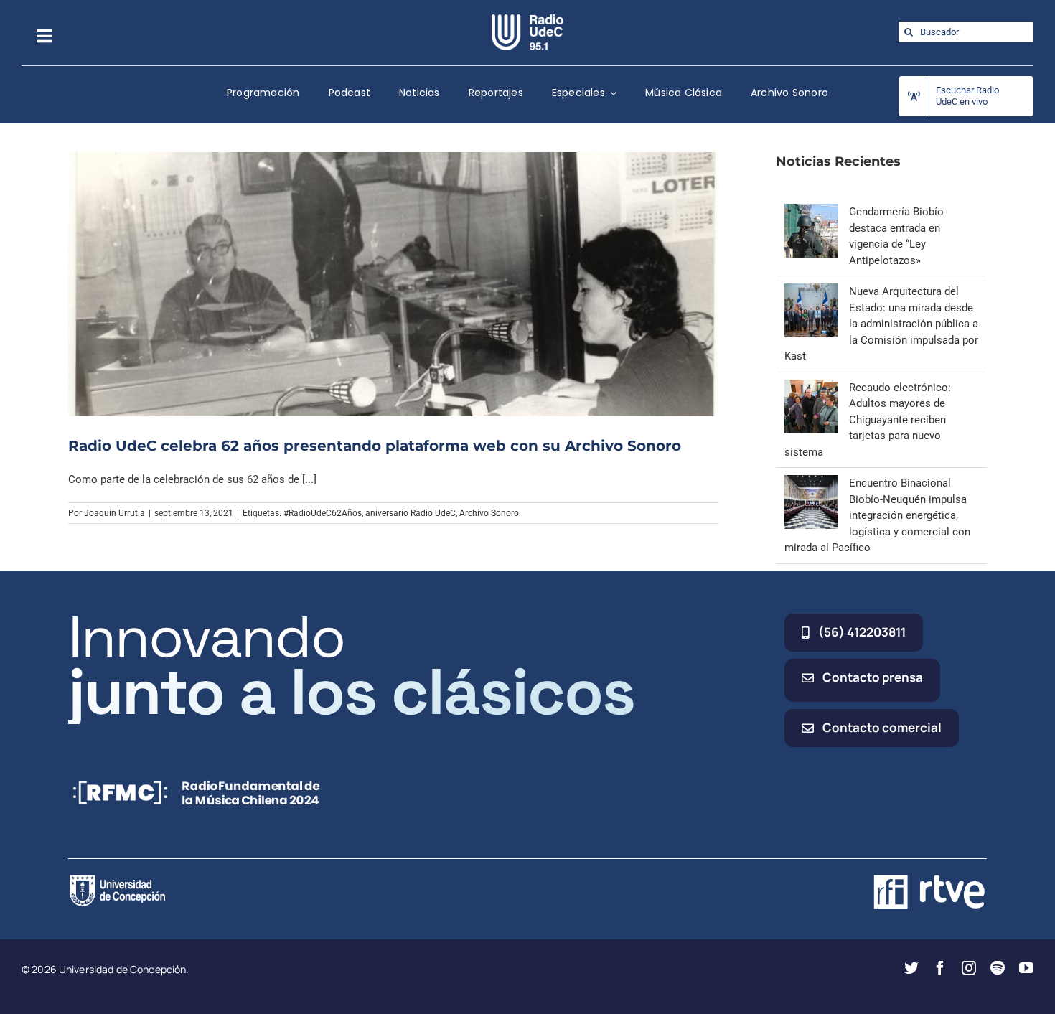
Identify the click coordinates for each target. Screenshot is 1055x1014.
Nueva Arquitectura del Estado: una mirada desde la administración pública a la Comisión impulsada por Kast (881, 323)
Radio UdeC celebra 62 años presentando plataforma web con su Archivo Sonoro (374, 445)
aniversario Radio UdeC (410, 513)
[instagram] (969, 968)
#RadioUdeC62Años (322, 513)
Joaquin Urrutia (114, 513)
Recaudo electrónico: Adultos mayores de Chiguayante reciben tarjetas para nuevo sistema (867, 420)
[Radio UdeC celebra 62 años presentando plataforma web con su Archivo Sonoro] (393, 284)
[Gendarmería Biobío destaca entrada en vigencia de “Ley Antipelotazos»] (811, 211)
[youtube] (1026, 968)
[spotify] (997, 968)
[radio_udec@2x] (527, 19)
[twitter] (911, 968)
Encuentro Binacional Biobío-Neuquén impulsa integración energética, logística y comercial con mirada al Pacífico (877, 515)
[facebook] (940, 968)
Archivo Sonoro (489, 513)
